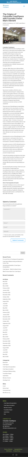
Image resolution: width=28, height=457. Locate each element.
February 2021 (6, 338)
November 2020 (6, 343)
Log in (4, 386)
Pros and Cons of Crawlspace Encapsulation (13, 259)
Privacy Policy (16, 451)
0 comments (6, 25)
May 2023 (5, 281)
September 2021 (6, 323)
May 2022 (5, 308)
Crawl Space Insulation (8, 369)
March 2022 (5, 310)
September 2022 (6, 299)
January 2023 (6, 290)
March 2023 (5, 285)
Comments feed (6, 390)
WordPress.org (6, 392)
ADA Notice (9, 451)
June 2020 (5, 352)
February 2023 (6, 288)
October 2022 (6, 297)
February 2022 (6, 312)
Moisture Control (7, 377)
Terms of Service (8, 449)
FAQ (5, 414)
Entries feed (5, 388)
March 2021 (5, 336)
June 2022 (5, 305)
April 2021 (5, 334)
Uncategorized (6, 380)
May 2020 (5, 354)
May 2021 (5, 332)
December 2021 (6, 316)
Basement (5, 362)
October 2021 (6, 321)
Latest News (22, 23)
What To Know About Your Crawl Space (12, 271)
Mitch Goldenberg (8, 23)
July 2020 (5, 350)
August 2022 (6, 301)
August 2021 (6, 325)
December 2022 (6, 292)
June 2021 (5, 330)
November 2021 (6, 319)
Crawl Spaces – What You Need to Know (12, 269)
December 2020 (6, 341)
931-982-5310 (14, 1)
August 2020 (6, 347)
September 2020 (6, 345)
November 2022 (6, 294)
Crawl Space (6, 364)
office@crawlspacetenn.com (9, 428)
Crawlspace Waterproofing (9, 371)
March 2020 (5, 356)
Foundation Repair (7, 373)
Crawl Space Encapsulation (9, 366)
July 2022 (5, 303)
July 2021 (5, 327)
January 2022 (6, 314)
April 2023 (5, 283)
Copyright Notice (18, 449)
